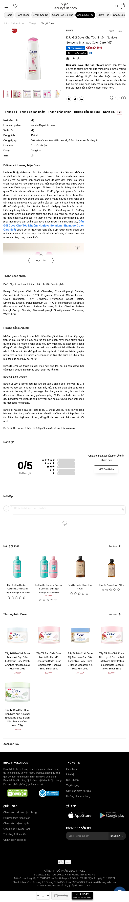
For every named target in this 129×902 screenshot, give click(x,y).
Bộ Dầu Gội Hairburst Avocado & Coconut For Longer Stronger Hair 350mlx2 (48, 589)
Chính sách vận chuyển (16, 823)
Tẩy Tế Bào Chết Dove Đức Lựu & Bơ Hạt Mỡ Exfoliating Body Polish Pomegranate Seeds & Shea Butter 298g (111, 661)
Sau (120, 30)
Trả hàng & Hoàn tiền (14, 834)
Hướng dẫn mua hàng (78, 796)
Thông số (11, 111)
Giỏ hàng (63, 895)
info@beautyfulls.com (105, 881)
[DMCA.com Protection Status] (17, 793)
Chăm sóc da (40, 14)
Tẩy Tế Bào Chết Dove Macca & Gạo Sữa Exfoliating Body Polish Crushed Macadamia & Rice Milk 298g (17, 661)
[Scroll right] (120, 112)
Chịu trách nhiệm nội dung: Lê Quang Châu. (36, 881)
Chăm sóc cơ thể (62, 14)
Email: (89, 881)
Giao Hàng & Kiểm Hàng (16, 828)
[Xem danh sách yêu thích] (117, 98)
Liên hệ (70, 774)
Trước (109, 30)
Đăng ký (115, 836)
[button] (111, 98)
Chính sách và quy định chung (20, 812)
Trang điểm (22, 14)
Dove (69, 30)
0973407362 (79, 881)
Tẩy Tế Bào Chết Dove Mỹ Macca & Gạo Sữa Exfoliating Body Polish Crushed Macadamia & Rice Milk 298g (80, 661)
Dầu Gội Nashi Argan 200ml (111, 585)
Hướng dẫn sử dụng (87, 111)
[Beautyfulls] (5, 23)
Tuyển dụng (72, 785)
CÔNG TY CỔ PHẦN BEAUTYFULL (64, 870)
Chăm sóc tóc (85, 14)
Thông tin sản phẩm (32, 111)
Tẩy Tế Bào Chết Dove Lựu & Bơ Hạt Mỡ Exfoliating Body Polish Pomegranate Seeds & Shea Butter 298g (48, 661)
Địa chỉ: (38, 874)
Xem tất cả (113, 546)
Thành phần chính (59, 111)
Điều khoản (72, 779)
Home (9, 14)
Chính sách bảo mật (14, 839)
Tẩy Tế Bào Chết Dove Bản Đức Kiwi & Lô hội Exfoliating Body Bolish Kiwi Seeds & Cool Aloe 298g (17, 718)
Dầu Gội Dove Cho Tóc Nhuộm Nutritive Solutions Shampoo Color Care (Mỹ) (43, 225)
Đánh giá (109, 111)
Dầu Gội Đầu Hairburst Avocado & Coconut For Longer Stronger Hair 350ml (17, 589)
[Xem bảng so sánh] (123, 98)
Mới (14, 30)
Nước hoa (103, 14)
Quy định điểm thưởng (78, 790)
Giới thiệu (71, 768)
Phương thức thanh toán (16, 817)
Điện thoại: (66, 881)
